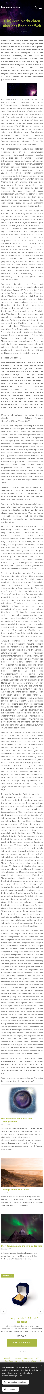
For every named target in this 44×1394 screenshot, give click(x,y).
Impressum (17, 1358)
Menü (40, 7)
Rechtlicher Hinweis (12, 1361)
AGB (37, 1358)
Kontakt (7, 1358)
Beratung (25, 1361)
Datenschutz (28, 1358)
